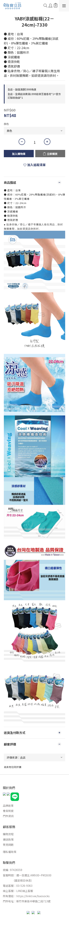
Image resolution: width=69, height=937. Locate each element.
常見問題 (8, 845)
